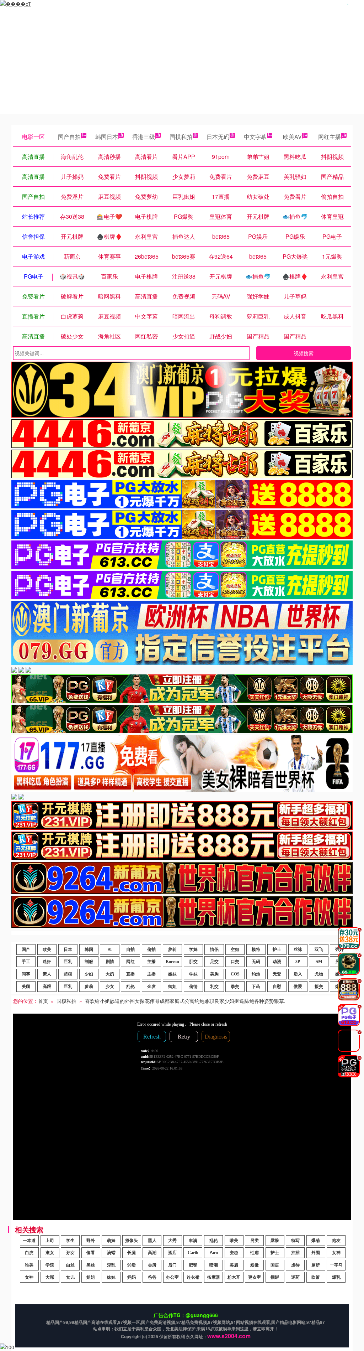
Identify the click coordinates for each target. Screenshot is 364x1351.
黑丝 (90, 1265)
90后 (131, 1265)
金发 (151, 986)
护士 (277, 949)
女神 (336, 1252)
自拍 (130, 949)
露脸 (275, 1240)
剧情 (110, 961)
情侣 (214, 949)
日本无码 (218, 137)
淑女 (50, 1252)
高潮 (152, 1252)
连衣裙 (193, 1277)
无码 (256, 961)
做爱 (298, 986)
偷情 (193, 986)
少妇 (89, 974)
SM (319, 961)
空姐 (235, 949)
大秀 (172, 1240)
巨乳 (68, 961)
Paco (213, 1252)
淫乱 (111, 1265)
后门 (172, 1265)
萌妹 (111, 1240)
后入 (298, 974)
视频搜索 (304, 353)
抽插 (295, 1252)
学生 (70, 1240)
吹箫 (315, 1277)
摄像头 (131, 1240)
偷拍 (151, 949)
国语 (275, 1265)
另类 (254, 1240)
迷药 (295, 1277)
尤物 (319, 974)
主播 (151, 961)
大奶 (110, 974)
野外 (90, 1240)
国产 (26, 949)
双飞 (319, 949)
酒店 (172, 1252)
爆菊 (315, 1240)
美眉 (234, 1265)
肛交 (193, 961)
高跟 (47, 986)
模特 (256, 949)
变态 (234, 1252)
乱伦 (130, 986)
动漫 (277, 961)
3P (297, 961)
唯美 (234, 1240)
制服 (89, 961)
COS (235, 974)
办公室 (172, 1277)
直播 (130, 974)
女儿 (70, 1277)
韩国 (89, 949)
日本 (68, 949)
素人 (47, 974)
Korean (172, 961)
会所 (152, 1265)
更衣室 (254, 1277)
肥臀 (193, 1265)
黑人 (152, 1240)
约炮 (256, 974)
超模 (68, 974)
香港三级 (143, 137)
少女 (110, 986)
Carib (193, 1252)
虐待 (295, 1265)
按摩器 (213, 1277)
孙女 (70, 1252)
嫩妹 (172, 974)
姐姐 (90, 1277)
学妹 (193, 949)
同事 (26, 974)
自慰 (277, 986)
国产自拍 (69, 137)
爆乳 (336, 1277)
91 (110, 949)
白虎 (29, 1252)
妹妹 (111, 1277)
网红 (130, 961)
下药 (256, 986)
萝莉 (172, 949)
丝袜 (298, 949)
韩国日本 (106, 137)
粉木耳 (234, 1277)
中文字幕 (255, 137)
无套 (277, 974)
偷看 (90, 1252)
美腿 (26, 986)
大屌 (50, 1277)
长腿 (131, 1252)
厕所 (315, 1265)
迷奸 (47, 961)
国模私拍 (181, 137)
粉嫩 (254, 1265)
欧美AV (292, 137)
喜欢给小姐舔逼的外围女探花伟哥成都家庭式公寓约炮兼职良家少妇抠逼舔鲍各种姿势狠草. (185, 1000)
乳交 (214, 986)
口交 (235, 961)
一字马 (336, 1265)
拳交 (235, 986)
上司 (50, 1240)
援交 (319, 986)
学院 (50, 1265)
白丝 (70, 1265)
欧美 (47, 949)
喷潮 (213, 1265)
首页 (43, 1000)
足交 (214, 961)
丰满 (193, 1240)
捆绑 (275, 1277)
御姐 (172, 986)
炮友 (336, 1240)
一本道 (29, 1240)
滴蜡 (111, 1252)
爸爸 (152, 1277)
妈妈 (131, 1277)
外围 (315, 1252)
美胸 (214, 974)
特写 (295, 1240)
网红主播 (329, 137)
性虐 (254, 1252)
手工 (26, 961)
